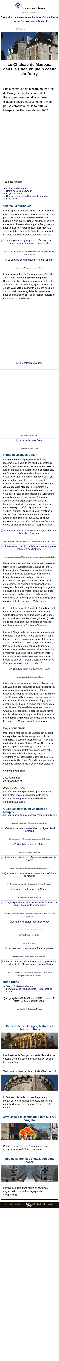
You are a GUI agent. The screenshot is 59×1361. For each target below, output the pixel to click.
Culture (46, 17)
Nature (54, 17)
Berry (40, 8)
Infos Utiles (11, 198)
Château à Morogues (16, 188)
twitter (45, 1204)
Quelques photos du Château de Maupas (27, 196)
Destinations (7, 17)
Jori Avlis (29, 1204)
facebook (37, 1204)
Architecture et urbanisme (28, 17)
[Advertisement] (29, 147)
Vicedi (27, 8)
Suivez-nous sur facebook (34, 21)
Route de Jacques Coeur (19, 191)
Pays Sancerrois (14, 193)
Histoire (16, 21)
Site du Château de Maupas (20, 986)
